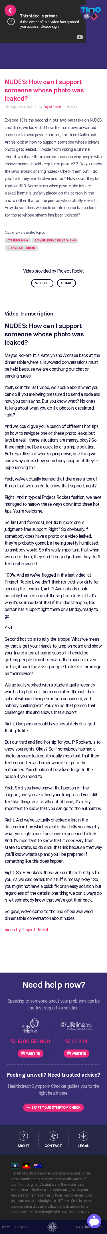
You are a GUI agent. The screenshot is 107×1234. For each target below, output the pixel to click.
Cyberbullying (17, 240)
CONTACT (53, 1145)
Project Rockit (52, 107)
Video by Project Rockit (26, 930)
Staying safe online (21, 248)
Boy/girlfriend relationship (55, 240)
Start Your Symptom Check (55, 1107)
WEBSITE (42, 283)
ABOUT (23, 1145)
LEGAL (83, 1145)
